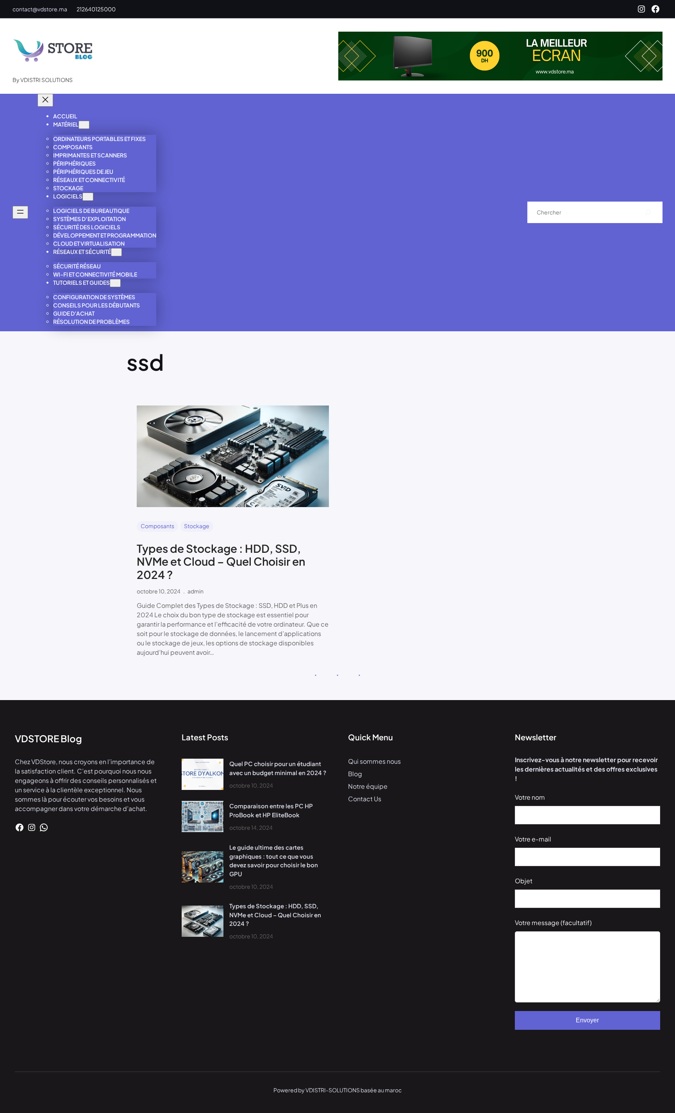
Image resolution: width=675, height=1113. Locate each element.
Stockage (196, 525)
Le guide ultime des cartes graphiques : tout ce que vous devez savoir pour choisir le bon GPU (273, 860)
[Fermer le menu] (45, 100)
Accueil (65, 116)
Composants (157, 525)
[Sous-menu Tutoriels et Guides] (115, 283)
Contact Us (364, 799)
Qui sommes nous (374, 761)
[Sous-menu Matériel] (84, 125)
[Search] (648, 212)
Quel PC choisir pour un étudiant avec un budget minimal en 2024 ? (277, 768)
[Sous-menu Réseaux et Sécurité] (116, 252)
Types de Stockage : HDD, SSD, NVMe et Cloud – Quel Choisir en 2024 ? (221, 561)
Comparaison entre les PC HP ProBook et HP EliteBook (271, 810)
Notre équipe (368, 786)
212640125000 (96, 9)
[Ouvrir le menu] (20, 212)
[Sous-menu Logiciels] (87, 197)
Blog (355, 774)
